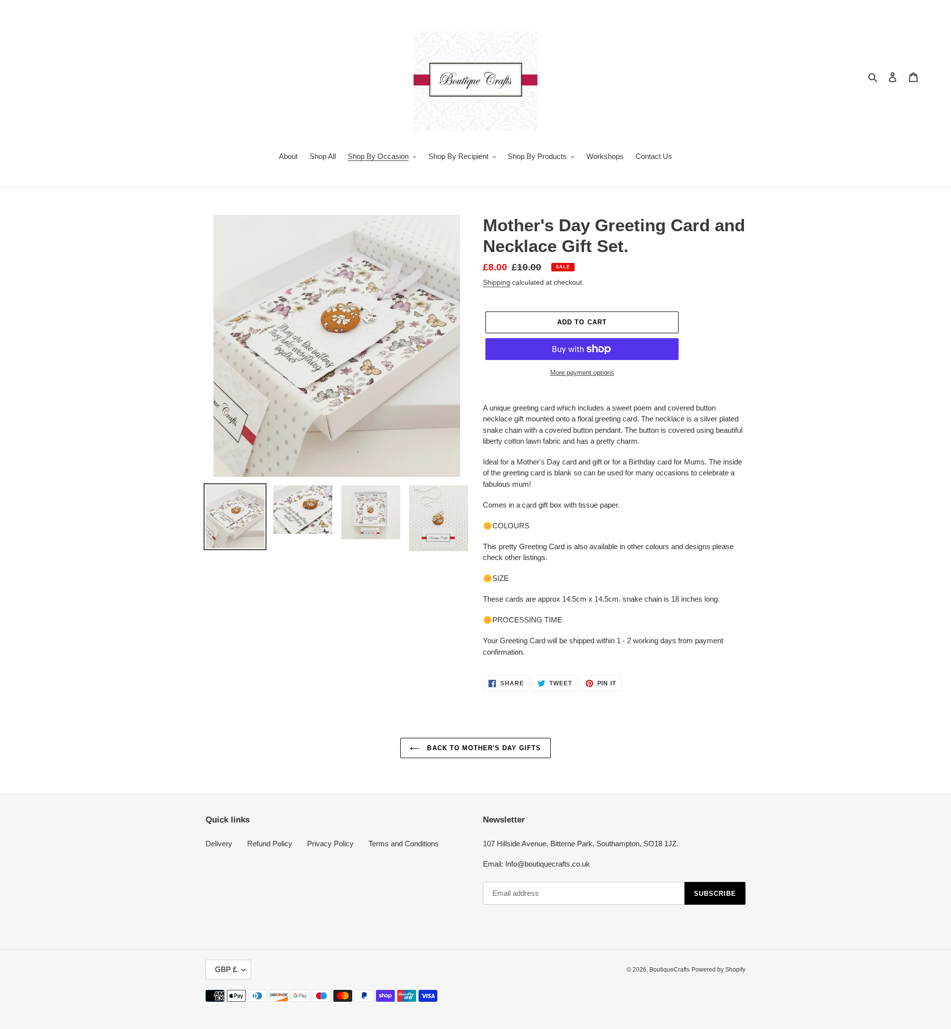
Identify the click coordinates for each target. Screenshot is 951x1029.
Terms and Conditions (404, 843)
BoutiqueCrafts (669, 969)
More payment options (582, 372)
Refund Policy (269, 843)
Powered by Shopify (718, 969)
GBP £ (226, 969)
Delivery (219, 843)
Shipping (496, 282)
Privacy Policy (330, 843)
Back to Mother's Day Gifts (482, 748)
